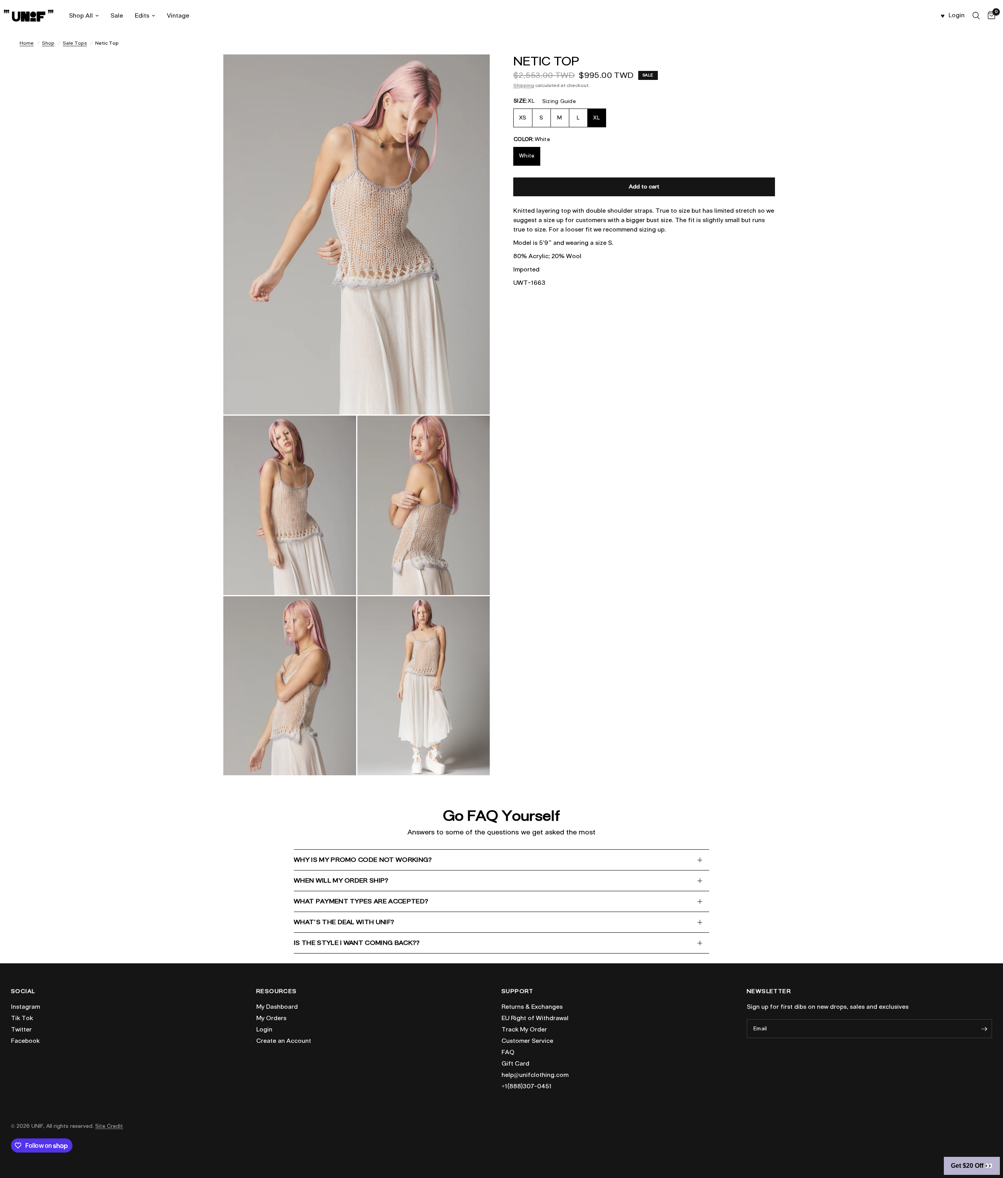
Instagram (25, 1006)
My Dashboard (277, 1006)
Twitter (21, 1029)
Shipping (523, 85)
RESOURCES (276, 991)
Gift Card (515, 1063)
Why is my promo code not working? (363, 859)
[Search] (976, 15)
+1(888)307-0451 (527, 1086)
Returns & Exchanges (532, 1006)
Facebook (25, 1040)
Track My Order (524, 1029)
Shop (48, 43)
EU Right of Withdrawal (535, 1018)
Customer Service (527, 1040)
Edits (142, 15)
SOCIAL (23, 991)
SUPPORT (518, 991)
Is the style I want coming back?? (357, 942)
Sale (116, 15)
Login (264, 1029)
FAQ (508, 1052)
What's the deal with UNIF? (344, 922)
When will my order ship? (341, 880)
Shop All (81, 15)
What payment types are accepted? (361, 901)
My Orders (271, 1018)
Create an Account (283, 1040)
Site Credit (109, 1126)
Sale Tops (75, 43)
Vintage (178, 15)
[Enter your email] (984, 1028)
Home (27, 43)
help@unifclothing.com (535, 1074)
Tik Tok (22, 1018)
